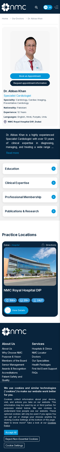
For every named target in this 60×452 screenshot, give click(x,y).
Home (5, 18)
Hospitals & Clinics (42, 348)
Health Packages (41, 364)
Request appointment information (30, 83)
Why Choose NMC (12, 352)
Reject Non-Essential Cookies (22, 439)
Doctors (36, 356)
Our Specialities (40, 360)
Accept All (11, 432)
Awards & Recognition (14, 368)
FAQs (35, 372)
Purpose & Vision (11, 356)
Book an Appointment (30, 76)
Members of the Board (14, 360)
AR (50, 7)
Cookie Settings (14, 445)
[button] (36, 7)
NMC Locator (39, 352)
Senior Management (13, 364)
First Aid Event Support (44, 368)
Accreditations (10, 372)
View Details (18, 310)
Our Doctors (18, 18)
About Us (7, 348)
